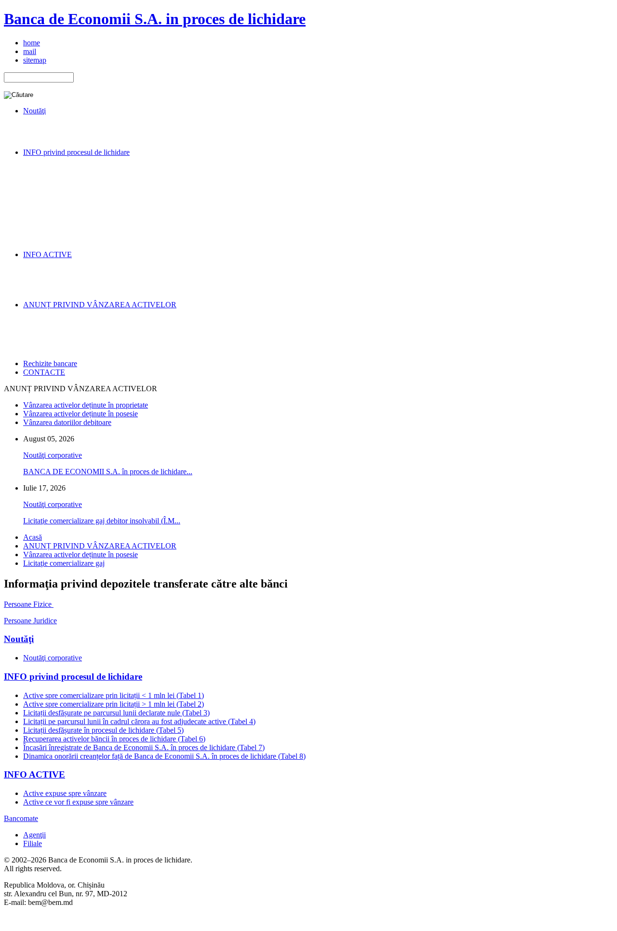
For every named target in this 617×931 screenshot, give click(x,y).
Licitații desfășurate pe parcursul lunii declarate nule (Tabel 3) (116, 713)
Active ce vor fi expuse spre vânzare (78, 802)
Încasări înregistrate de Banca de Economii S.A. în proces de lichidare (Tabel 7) (144, 747)
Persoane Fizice (29, 604)
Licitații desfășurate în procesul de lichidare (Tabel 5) (103, 730)
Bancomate (21, 818)
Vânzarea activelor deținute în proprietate (85, 405)
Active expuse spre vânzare (65, 793)
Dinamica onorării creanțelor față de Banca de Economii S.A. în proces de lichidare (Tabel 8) (164, 756)
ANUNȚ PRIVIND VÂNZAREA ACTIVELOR (99, 546)
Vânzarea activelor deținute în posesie (80, 414)
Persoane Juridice (30, 620)
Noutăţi (19, 639)
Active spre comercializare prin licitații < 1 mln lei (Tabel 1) (113, 695)
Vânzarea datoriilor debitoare (67, 422)
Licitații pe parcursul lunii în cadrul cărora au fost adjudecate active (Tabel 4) (139, 721)
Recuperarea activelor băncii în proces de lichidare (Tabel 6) (114, 739)
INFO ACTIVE (34, 774)
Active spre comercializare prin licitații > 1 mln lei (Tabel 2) (113, 704)
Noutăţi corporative (52, 455)
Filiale (32, 843)
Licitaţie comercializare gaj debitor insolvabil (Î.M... (101, 521)
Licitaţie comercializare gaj (64, 563)
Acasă (32, 537)
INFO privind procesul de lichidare (73, 676)
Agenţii (34, 835)
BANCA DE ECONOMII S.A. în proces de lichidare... (107, 471)
